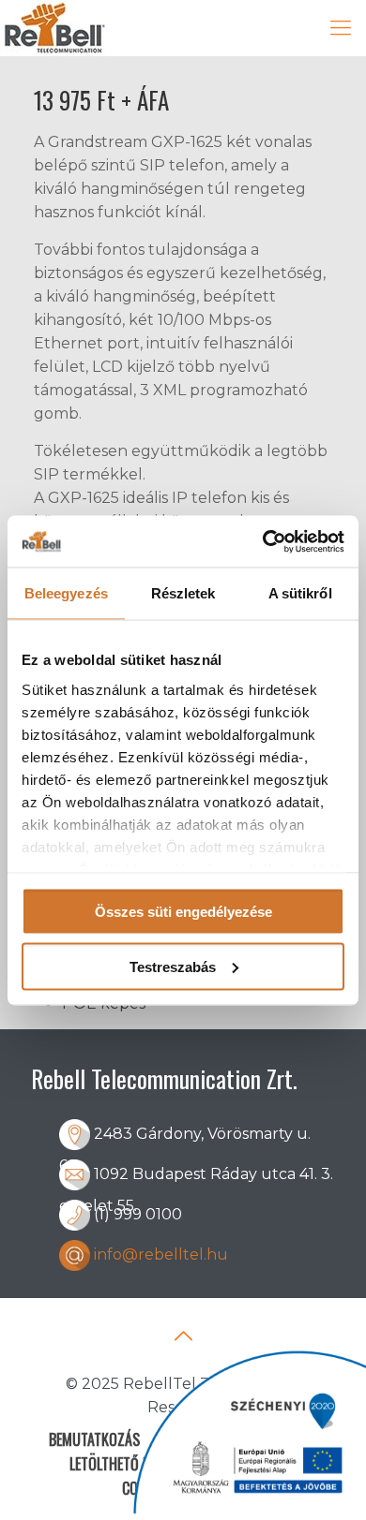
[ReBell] (53, 28)
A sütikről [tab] (300, 593)
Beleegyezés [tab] (66, 593)
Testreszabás (173, 966)
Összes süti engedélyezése (183, 912)
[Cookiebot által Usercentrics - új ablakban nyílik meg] (263, 541)
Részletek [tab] (183, 593)
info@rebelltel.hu (161, 1254)
